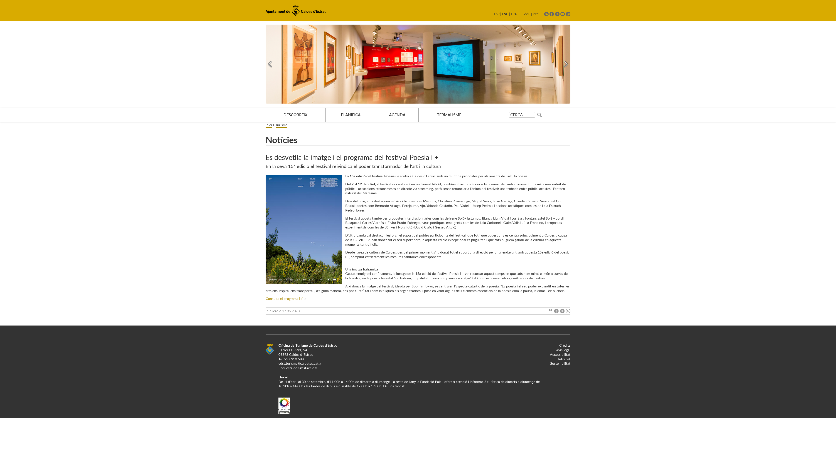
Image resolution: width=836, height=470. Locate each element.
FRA (514, 14)
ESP (496, 14)
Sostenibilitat (560, 363)
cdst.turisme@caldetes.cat (298, 363)
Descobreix (295, 114)
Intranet (564, 359)
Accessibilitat (560, 354)
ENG (505, 14)
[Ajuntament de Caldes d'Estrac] (270, 354)
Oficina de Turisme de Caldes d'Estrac (307, 345)
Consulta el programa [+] (284, 298)
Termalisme (449, 114)
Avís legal (563, 350)
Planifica (351, 114)
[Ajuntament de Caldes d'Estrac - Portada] (296, 15)
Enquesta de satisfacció (296, 368)
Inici (269, 125)
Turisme (281, 125)
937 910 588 (294, 359)
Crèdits (564, 345)
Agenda (397, 114)
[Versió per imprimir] (550, 312)
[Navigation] (270, 64)
